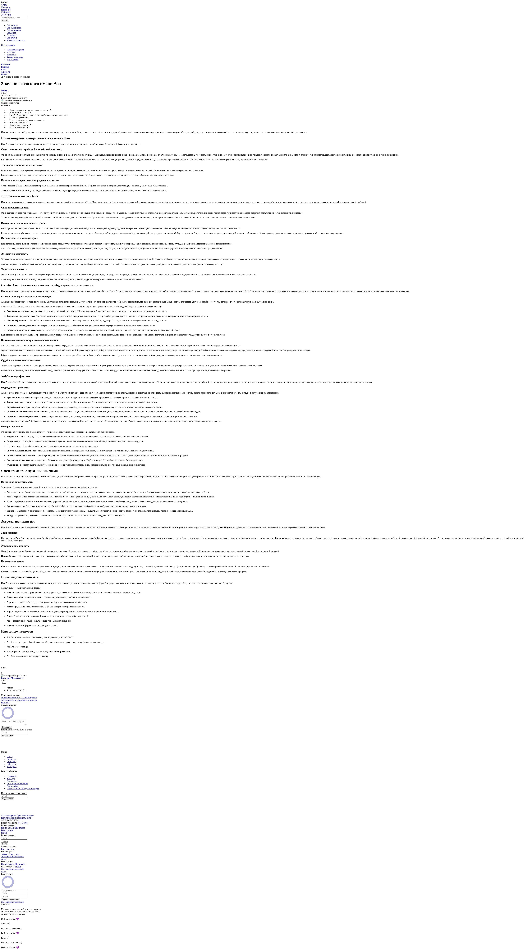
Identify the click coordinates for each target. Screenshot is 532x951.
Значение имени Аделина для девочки (19, 700)
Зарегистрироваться (10, 854)
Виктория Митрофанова (12, 678)
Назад (4, 833)
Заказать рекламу (15, 57)
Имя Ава (5, 702)
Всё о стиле (12, 25)
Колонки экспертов (16, 40)
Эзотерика (6, 15)
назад (3, 859)
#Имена (4, 90)
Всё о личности (14, 28)
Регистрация (7, 830)
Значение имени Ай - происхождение (19, 697)
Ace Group (23, 823)
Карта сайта (12, 59)
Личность (5, 7)
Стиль (4, 5)
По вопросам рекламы (17, 783)
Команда (11, 52)
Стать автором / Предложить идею (23, 788)
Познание (5, 10)
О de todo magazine (15, 49)
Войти (18, 866)
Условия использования (12, 856)
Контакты (11, 54)
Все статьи (12, 38)
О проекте (11, 776)
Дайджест (5, 12)
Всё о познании (14, 30)
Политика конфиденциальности (16, 818)
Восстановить (7, 849)
